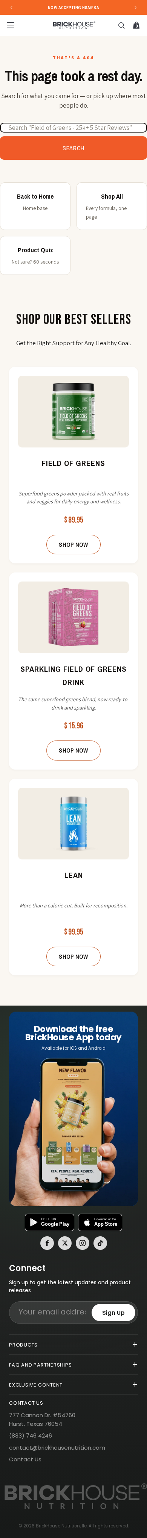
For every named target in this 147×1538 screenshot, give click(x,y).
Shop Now (73, 544)
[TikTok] (100, 1243)
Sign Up (113, 1313)
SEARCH (73, 148)
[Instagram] (82, 1243)
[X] (65, 1243)
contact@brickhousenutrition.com (57, 1448)
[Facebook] (47, 1243)
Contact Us (25, 1459)
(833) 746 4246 (30, 1435)
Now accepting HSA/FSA (73, 7)
